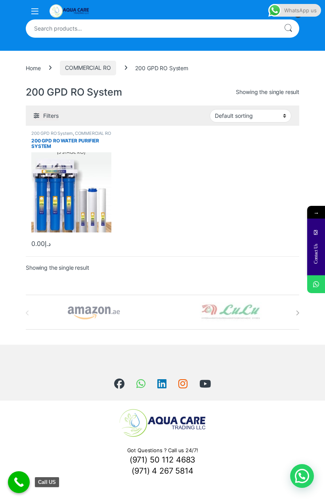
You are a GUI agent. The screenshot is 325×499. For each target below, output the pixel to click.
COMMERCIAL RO (88, 67)
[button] (302, 476)
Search (288, 28)
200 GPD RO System (52, 133)
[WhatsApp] (316, 284)
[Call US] (19, 482)
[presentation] (297, 313)
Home (33, 67)
